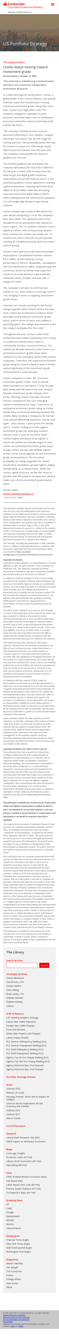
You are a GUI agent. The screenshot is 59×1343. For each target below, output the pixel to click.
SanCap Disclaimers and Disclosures (16, 1319)
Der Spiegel (12, 1267)
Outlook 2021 (13, 1114)
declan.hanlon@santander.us (18, 493)
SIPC (13, 1326)
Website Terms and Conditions (14, 1315)
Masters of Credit (15, 1092)
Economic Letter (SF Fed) (19, 1157)
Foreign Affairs (13, 1279)
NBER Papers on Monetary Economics (26, 1141)
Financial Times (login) (17, 1239)
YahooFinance (13, 1228)
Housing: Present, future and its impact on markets (27, 1098)
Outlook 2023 (13, 1088)
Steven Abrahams (15, 977)
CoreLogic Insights (15, 1153)
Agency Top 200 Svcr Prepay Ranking (25, 1061)
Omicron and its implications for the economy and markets (24, 1105)
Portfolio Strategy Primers (21, 1076)
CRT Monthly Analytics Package (22, 1017)
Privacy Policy (8, 1322)
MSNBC (10, 1220)
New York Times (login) (18, 1243)
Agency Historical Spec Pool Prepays (24, 1069)
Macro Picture (13, 1118)
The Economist (14, 1271)
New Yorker (12, 1283)
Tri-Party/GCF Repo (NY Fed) (21, 1192)
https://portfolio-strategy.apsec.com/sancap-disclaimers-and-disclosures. (28, 553)
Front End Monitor (15, 1029)
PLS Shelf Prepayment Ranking (22, 1053)
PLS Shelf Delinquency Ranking (22, 1049)
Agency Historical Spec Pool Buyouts (25, 1065)
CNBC (9, 1208)
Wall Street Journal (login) (19, 1247)
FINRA (21, 1326)
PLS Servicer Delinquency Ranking (23, 1041)
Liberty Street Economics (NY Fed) (23, 1161)
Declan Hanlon (10, 76)
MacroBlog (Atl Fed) (16, 1165)
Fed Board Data (14, 1180)
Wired (9, 1287)
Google (10, 1212)
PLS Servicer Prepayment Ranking (23, 1045)
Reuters (10, 1224)
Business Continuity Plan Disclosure (16, 1317)
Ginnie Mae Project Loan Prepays (23, 1033)
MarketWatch (13, 1216)
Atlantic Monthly (14, 1263)
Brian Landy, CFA (15, 993)
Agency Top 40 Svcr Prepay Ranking (24, 1057)
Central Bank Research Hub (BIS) (23, 1137)
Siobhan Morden (14, 997)
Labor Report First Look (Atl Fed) (23, 1184)
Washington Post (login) (18, 1251)
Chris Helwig (12, 989)
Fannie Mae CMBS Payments (21, 1021)
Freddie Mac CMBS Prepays (20, 1025)
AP (7, 1204)
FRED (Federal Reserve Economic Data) (26, 1176)
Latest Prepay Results (17, 1037)
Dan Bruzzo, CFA (15, 981)
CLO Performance (15, 1125)
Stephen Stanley (14, 1001)
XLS (44, 1041)
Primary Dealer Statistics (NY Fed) (23, 1188)
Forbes (9, 1275)
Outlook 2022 (13, 1110)
